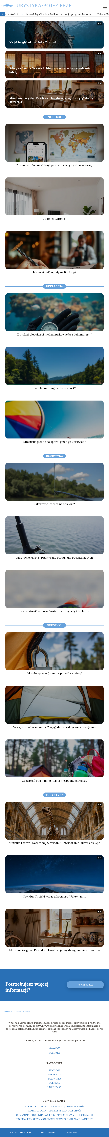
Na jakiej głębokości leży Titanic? (32, 42)
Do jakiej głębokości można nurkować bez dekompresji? (54, 334)
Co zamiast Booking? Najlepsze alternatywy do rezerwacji (54, 165)
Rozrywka (54, 456)
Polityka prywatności (21, 1132)
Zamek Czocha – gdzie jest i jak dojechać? (54, 1110)
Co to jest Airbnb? (54, 218)
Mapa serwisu (48, 1132)
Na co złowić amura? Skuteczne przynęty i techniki (54, 611)
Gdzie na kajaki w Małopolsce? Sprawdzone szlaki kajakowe (54, 1119)
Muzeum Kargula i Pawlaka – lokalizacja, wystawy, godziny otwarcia (51, 99)
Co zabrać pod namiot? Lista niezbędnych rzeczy (54, 780)
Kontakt (54, 1052)
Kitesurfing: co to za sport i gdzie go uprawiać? (54, 441)
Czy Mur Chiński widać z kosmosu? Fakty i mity (54, 896)
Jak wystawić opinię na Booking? (54, 272)
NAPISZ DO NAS (85, 985)
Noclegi (54, 117)
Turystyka (54, 795)
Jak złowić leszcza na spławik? (54, 504)
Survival (54, 625)
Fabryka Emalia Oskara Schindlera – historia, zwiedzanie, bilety (50, 70)
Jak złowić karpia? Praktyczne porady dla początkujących (54, 557)
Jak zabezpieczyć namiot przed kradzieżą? (54, 673)
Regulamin (71, 1132)
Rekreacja (54, 286)
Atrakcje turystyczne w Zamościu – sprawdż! (54, 1106)
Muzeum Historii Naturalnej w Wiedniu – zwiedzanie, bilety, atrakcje (54, 843)
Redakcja (54, 1047)
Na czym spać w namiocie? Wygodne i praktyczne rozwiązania (54, 727)
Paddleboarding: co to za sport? (54, 388)
